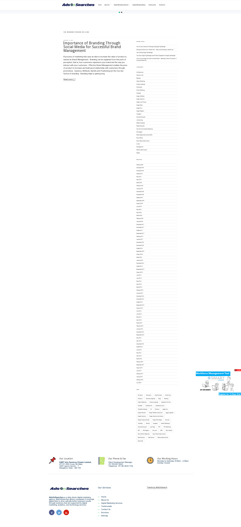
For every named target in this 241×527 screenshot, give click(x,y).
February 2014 (139, 326)
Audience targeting (150, 399)
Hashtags (140, 423)
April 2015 (139, 284)
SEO (139, 430)
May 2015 (138, 281)
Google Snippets (140, 111)
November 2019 (140, 171)
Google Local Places (141, 102)
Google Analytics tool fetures (156, 416)
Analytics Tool (139, 75)
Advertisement (158, 395)
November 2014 (140, 299)
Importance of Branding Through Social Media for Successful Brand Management (92, 47)
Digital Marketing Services (121, 5)
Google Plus (139, 108)
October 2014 (139, 302)
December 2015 (140, 263)
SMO (161, 430)
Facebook (138, 93)
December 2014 (140, 296)
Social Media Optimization (142, 141)
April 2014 (139, 320)
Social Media (139, 138)
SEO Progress (146, 430)
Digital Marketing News (139, 5)
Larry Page (152, 427)
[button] (119, 12)
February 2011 (139, 374)
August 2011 (139, 368)
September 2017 (140, 233)
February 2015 (139, 290)
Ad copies (140, 395)
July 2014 (138, 311)
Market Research (140, 126)
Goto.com (167, 420)
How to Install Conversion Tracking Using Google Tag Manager (150, 47)
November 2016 (140, 245)
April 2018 (139, 212)
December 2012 (140, 344)
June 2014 (139, 314)
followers (157, 409)
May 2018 (138, 209)
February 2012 (139, 362)
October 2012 (139, 347)
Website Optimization (141, 150)
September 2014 (140, 305)
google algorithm (169, 413)
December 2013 (140, 332)
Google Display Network (143, 420)
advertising (168, 395)
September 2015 (140, 269)
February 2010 (139, 380)
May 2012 (138, 353)
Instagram (138, 114)
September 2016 (140, 251)
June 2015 (139, 278)
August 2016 (139, 254)
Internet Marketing (165, 423)
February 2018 (139, 218)
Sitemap (104, 515)
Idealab (148, 423)
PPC (159, 427)
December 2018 (140, 191)
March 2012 (139, 359)
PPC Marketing (167, 427)
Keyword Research (140, 117)
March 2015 (139, 287)
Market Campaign (140, 123)
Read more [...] (69, 79)
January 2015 (139, 293)
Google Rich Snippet (157, 420)
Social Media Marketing (143, 434)
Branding (138, 78)
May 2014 (138, 317)
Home (100, 5)
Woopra (138, 153)
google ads (165, 409)
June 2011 (139, 371)
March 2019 (139, 183)
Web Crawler (151, 437)
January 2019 (139, 189)
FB (151, 409)
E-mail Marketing (140, 90)
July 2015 (138, 275)
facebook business (160, 406)
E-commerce (139, 87)
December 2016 (140, 242)
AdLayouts (148, 395)
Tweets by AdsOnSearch (157, 487)
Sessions (155, 430)
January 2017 (139, 239)
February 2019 (139, 186)
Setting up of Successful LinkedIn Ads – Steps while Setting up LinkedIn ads (154, 50)
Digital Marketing (140, 81)
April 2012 (139, 356)
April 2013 (139, 341)
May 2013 (138, 338)
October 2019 (139, 174)
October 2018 (139, 198)
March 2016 (139, 257)
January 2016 (139, 260)
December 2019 (140, 168)
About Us (107, 5)
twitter (138, 144)
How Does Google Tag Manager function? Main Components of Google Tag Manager (155, 55)
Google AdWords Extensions (156, 413)
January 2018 (139, 221)
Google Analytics (140, 99)
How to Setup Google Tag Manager (144, 52)
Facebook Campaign (142, 409)
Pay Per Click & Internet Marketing (144, 129)
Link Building (139, 120)
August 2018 (139, 203)
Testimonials (152, 5)
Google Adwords (142, 413)
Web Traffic (140, 441)
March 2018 (139, 215)
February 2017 (139, 236)
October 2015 (139, 266)
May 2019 (138, 177)
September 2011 (140, 365)
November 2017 (140, 227)
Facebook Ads (148, 406)
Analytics (140, 399)
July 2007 (138, 383)
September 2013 (140, 335)
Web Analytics (141, 437)
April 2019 (139, 180)
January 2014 (139, 329)
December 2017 (140, 224)
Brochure (105, 512)
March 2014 (139, 323)
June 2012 (139, 350)
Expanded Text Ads (166, 402)
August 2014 (139, 308)
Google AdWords (140, 96)
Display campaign (140, 84)
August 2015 (139, 272)
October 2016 (139, 248)
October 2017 (139, 230)
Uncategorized (139, 147)
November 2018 (140, 194)
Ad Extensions (139, 72)
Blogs (159, 399)
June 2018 (139, 206)
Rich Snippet (139, 132)
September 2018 (140, 201)
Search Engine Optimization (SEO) (144, 135)
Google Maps (139, 105)
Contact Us (162, 5)
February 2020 (139, 165)
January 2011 (139, 377)
